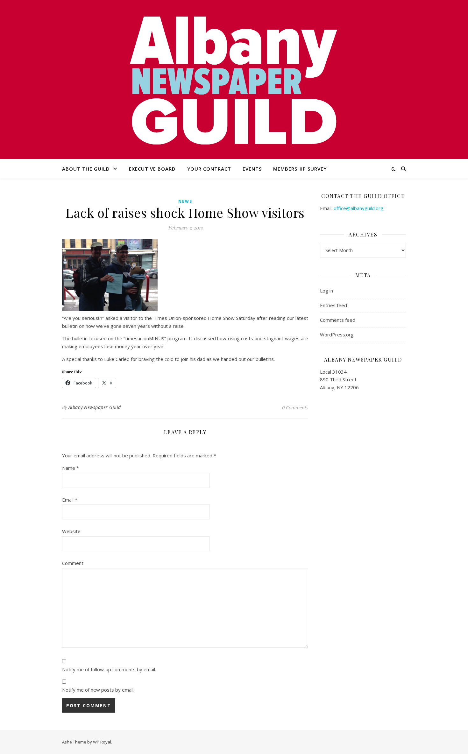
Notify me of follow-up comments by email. (109, 669)
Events (252, 169)
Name (70, 468)
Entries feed (333, 305)
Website (71, 531)
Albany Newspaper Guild (94, 407)
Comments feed (337, 320)
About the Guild (86, 169)
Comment (72, 563)
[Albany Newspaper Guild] (234, 79)
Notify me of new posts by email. (98, 690)
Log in (326, 290)
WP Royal (102, 742)
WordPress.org (337, 334)
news (185, 201)
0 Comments (295, 407)
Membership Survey (300, 169)
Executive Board (152, 169)
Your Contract (209, 169)
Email (69, 500)
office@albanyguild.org (358, 208)
